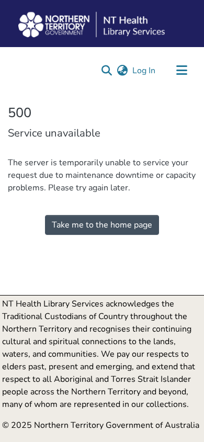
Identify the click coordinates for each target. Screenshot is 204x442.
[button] (106, 70)
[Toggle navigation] (181, 71)
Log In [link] (144, 70)
